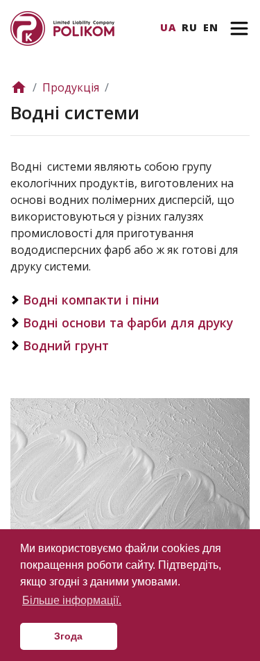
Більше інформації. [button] (71, 600)
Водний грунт (66, 345)
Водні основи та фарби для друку (128, 322)
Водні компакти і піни (91, 299)
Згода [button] (68, 636)
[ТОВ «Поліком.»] (62, 27)
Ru (190, 27)
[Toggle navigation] (239, 28)
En (210, 27)
